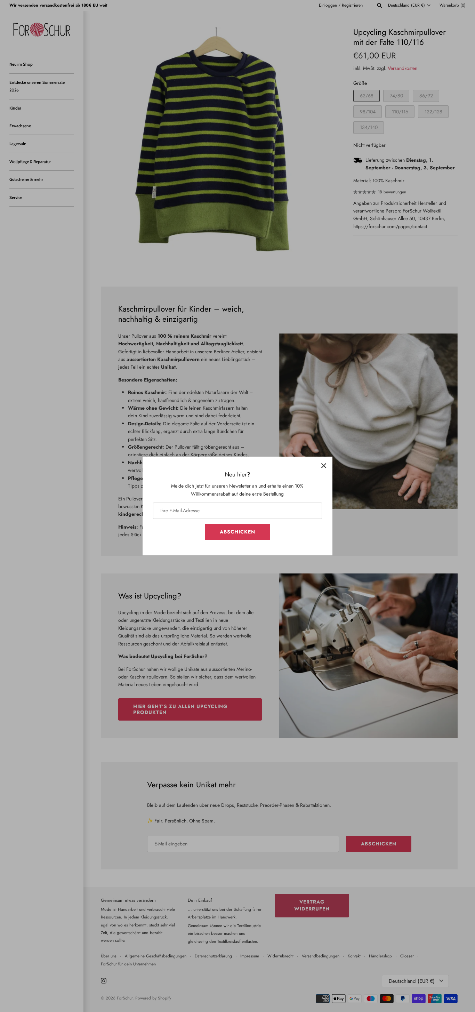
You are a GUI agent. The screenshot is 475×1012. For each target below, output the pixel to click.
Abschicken (237, 531)
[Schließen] (323, 465)
